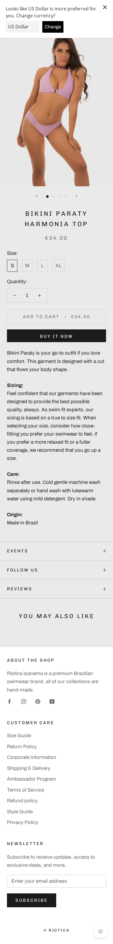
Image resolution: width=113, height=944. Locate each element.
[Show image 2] (53, 196)
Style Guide (20, 811)
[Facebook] (9, 701)
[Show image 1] (47, 196)
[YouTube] (52, 701)
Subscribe (31, 900)
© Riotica (56, 930)
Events (17, 551)
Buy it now (56, 336)
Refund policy (22, 800)
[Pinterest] (37, 701)
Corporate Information (31, 757)
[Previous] (36, 196)
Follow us (22, 570)
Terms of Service (25, 790)
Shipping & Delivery (28, 768)
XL (58, 265)
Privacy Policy (22, 822)
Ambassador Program (31, 779)
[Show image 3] (59, 196)
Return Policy (22, 746)
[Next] (76, 196)
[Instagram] (23, 701)
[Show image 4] (65, 196)
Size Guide (19, 735)
